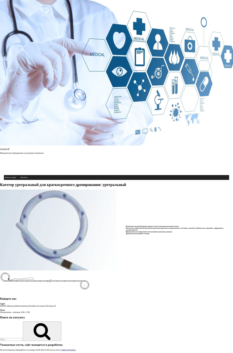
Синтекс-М (4, 149)
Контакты (24, 177)
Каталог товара (10, 177)
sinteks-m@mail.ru (68, 350)
